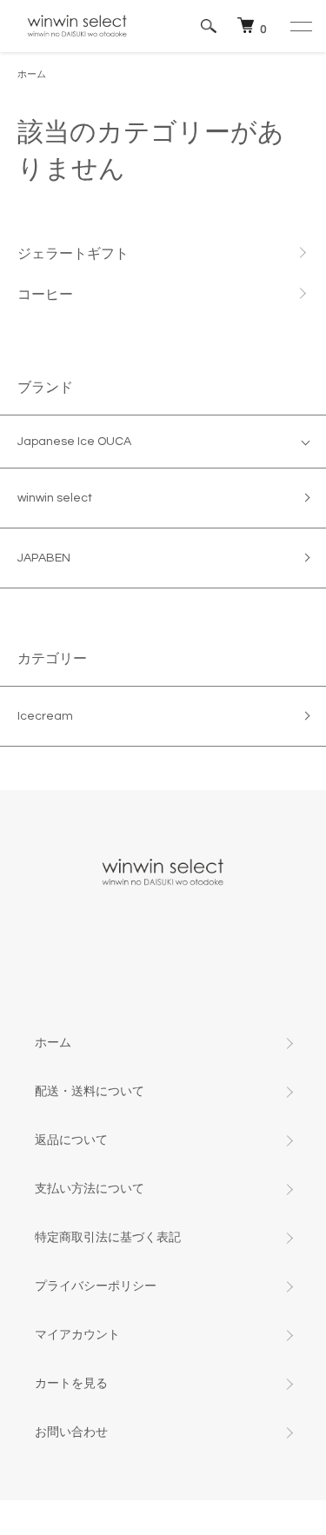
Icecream (45, 716)
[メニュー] (300, 26)
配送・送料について (89, 1092)
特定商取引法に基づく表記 (108, 1238)
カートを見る (71, 1384)
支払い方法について (89, 1189)
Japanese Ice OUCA (74, 441)
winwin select (54, 498)
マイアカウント (77, 1335)
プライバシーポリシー (95, 1286)
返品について (71, 1140)
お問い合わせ (71, 1432)
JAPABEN (43, 558)
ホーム (31, 74)
